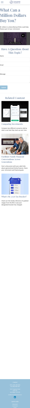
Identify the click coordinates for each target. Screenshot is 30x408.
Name (2, 56)
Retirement (15, 404)
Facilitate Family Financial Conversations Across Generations (12, 159)
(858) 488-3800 (16, 385)
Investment (15, 406)
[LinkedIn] (15, 397)
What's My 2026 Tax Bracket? (14, 196)
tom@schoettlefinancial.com (15, 394)
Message (2, 74)
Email (1, 65)
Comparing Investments (12, 124)
